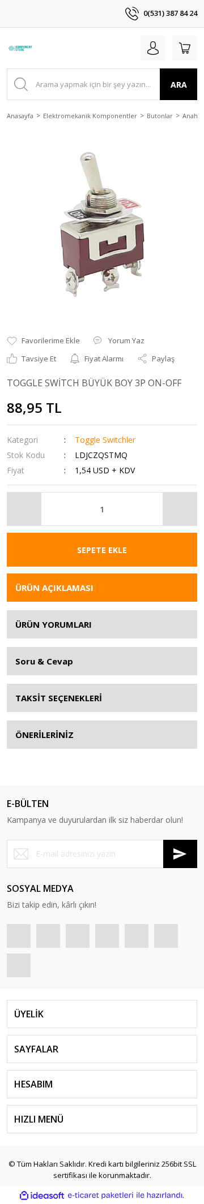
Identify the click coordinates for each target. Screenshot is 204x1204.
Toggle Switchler (105, 439)
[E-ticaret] (100, 1195)
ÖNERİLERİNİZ (44, 734)
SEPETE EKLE (102, 550)
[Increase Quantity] (180, 509)
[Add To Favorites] (43, 341)
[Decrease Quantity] (24, 509)
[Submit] (180, 854)
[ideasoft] (42, 1195)
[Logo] (21, 48)
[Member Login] (153, 48)
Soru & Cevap (44, 661)
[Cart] (184, 48)
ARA (179, 84)
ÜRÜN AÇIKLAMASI (54, 587)
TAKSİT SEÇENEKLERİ (58, 698)
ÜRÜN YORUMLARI (53, 624)
